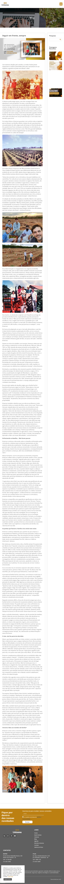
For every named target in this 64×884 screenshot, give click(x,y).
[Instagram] (8, 836)
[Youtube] (15, 836)
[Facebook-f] (11, 836)
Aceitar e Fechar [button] (7, 879)
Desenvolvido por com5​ (56, 879)
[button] (61, 4)
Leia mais (10, 876)
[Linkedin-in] (4, 836)
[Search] (60, 39)
